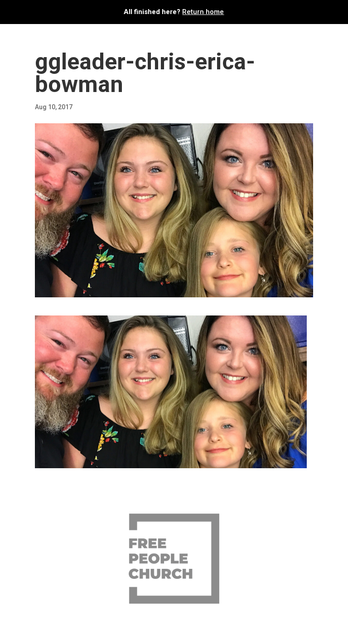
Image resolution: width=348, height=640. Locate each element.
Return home (203, 12)
